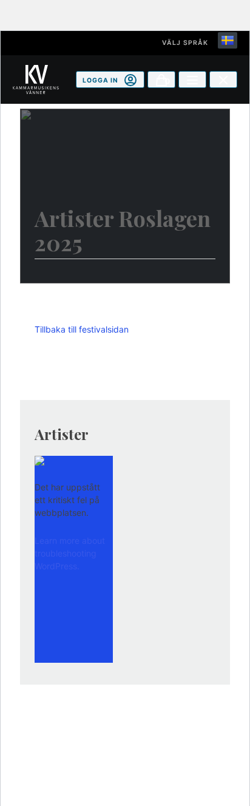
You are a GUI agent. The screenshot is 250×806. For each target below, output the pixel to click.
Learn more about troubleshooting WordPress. (70, 553)
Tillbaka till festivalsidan (82, 329)
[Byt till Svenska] (227, 40)
